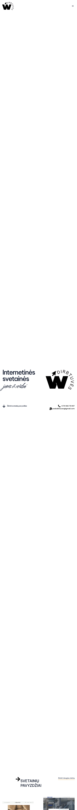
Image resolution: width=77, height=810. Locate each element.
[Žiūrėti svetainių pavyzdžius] (4, 406)
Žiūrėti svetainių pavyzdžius (17, 406)
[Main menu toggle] (72, 6)
